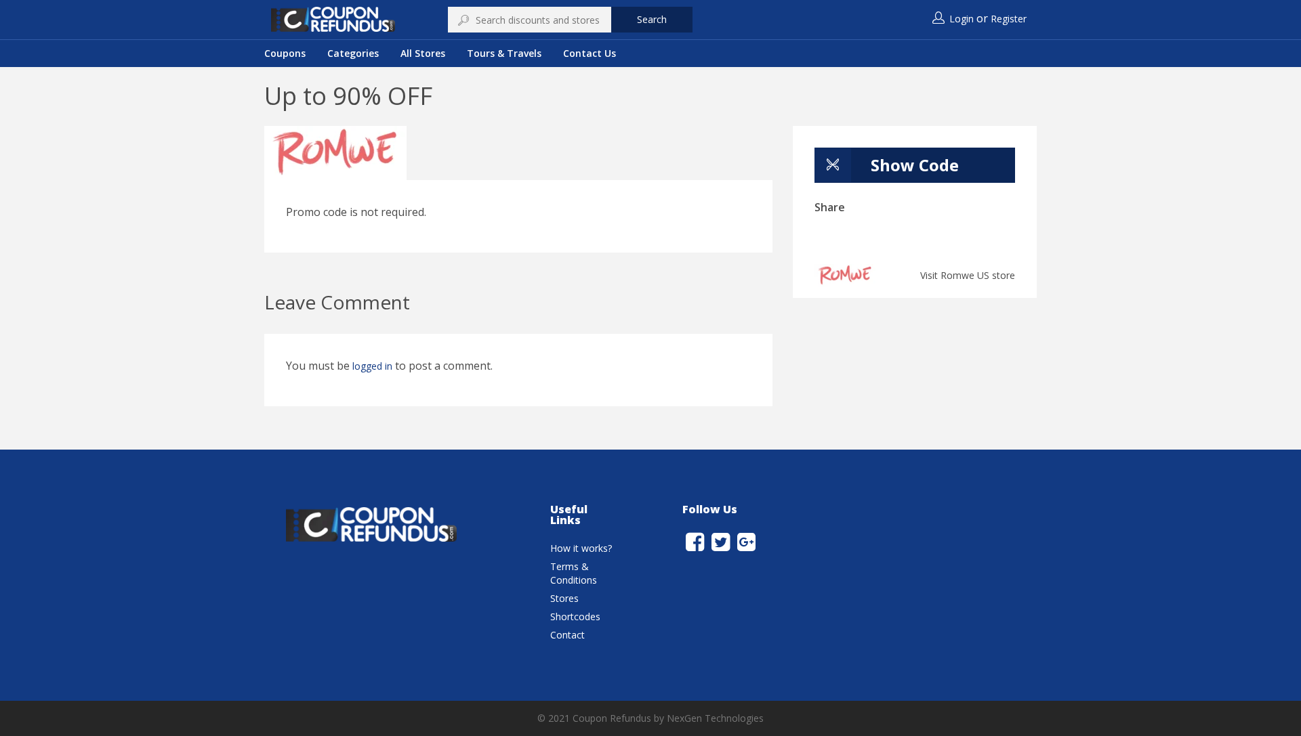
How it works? (581, 548)
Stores (564, 598)
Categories (353, 53)
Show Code (915, 165)
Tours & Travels (504, 53)
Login (961, 18)
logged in (372, 366)
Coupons (285, 53)
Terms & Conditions (573, 573)
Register (1009, 18)
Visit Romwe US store (967, 275)
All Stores (422, 53)
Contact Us (589, 53)
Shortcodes (575, 616)
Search (652, 19)
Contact (567, 634)
